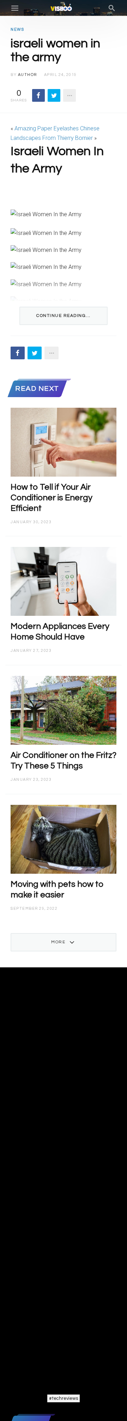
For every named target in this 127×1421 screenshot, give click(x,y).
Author (27, 75)
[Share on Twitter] (54, 95)
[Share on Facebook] (38, 95)
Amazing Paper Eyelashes (46, 128)
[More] (69, 95)
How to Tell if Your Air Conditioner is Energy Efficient (51, 498)
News (17, 29)
